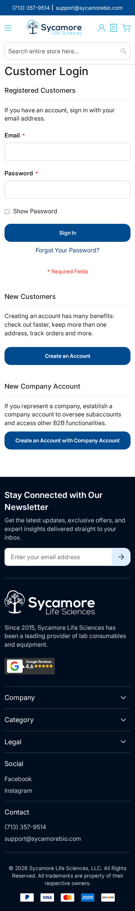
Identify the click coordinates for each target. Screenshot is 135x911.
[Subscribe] (121, 557)
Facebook (18, 779)
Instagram (18, 790)
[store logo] (55, 28)
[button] (101, 28)
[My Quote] (114, 28)
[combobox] (67, 51)
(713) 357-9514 (25, 827)
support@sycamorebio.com (42, 838)
